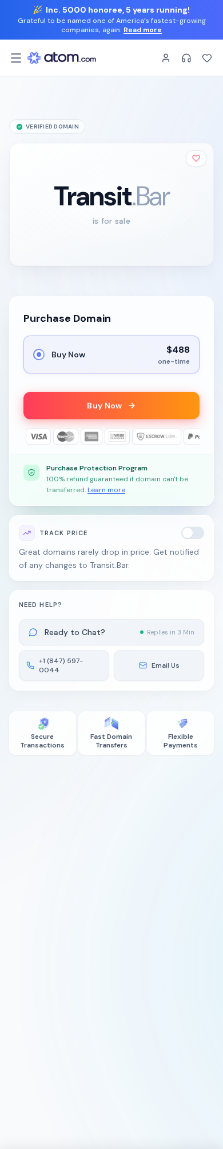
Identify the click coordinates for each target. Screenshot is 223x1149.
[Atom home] (61, 58)
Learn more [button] (106, 489)
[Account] (166, 58)
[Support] (186, 58)
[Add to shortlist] (196, 158)
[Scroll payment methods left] (31, 437)
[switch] (192, 533)
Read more (143, 29)
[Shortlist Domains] (207, 58)
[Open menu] (16, 58)
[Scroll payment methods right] (192, 437)
